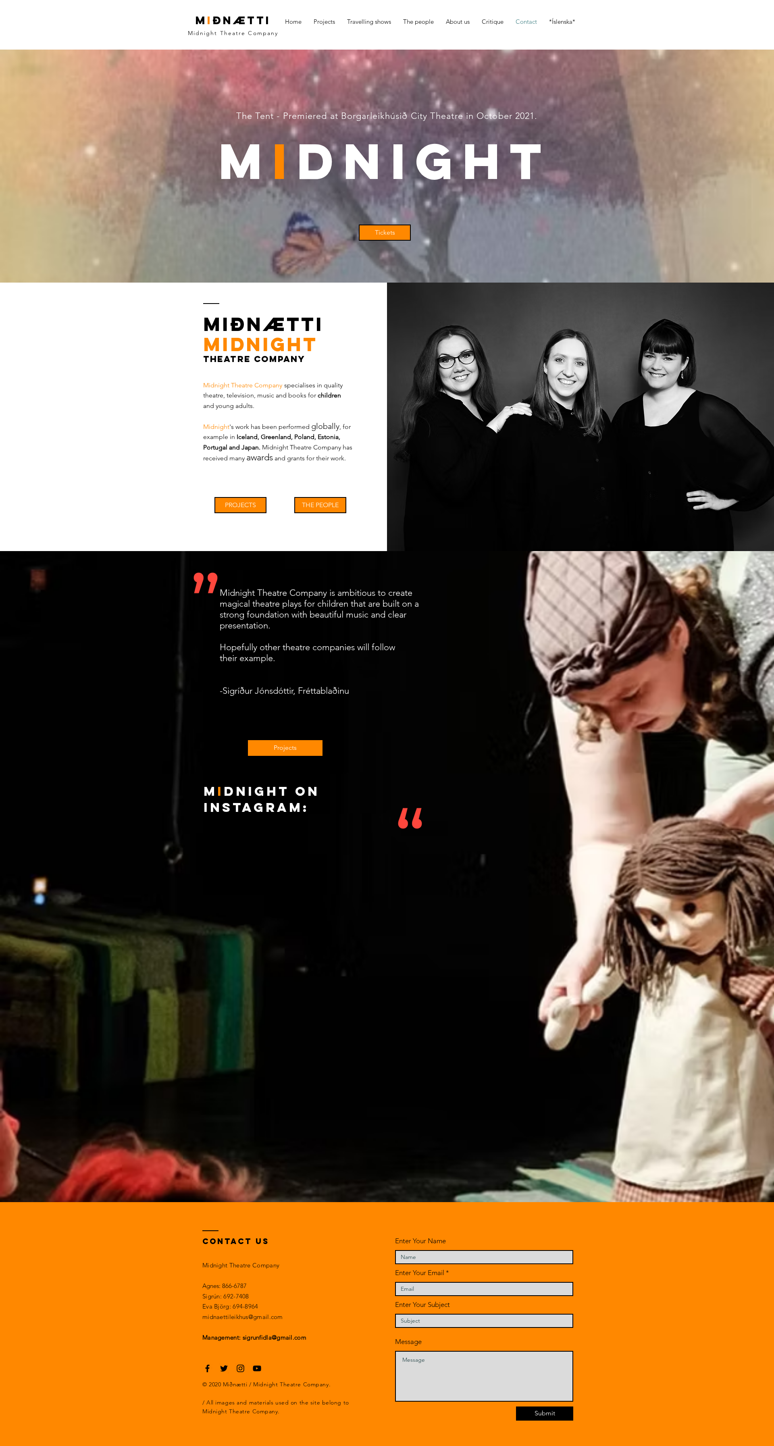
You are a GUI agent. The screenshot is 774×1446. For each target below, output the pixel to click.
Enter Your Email (419, 1272)
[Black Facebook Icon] (207, 1368)
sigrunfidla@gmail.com (274, 1337)
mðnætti (233, 20)
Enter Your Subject (422, 1304)
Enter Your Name (420, 1241)
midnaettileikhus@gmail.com (242, 1317)
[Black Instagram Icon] (240, 1368)
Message (408, 1341)
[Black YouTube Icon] (257, 1368)
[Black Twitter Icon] (224, 1368)
